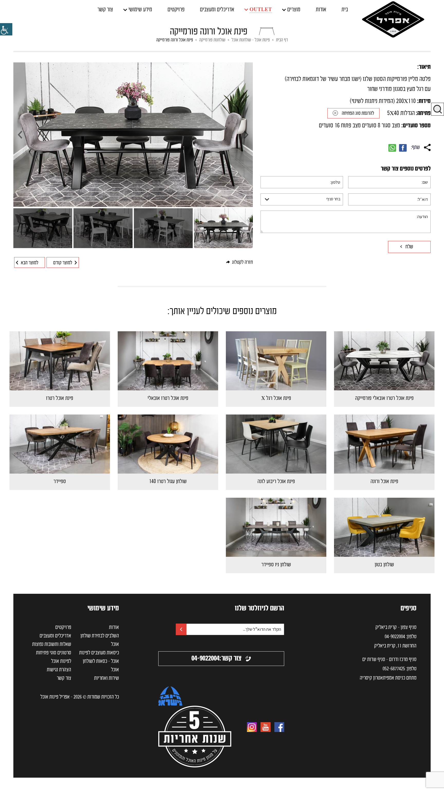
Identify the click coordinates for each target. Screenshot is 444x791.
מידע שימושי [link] (140, 10)
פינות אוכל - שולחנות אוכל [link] (251, 40)
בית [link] (344, 10)
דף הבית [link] (282, 40)
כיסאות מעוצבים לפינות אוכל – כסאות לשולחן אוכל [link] (99, 661)
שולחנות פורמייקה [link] (212, 40)
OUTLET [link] (260, 9)
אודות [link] (321, 10)
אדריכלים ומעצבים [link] (217, 10)
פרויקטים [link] (176, 10)
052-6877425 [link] (394, 669)
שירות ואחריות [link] (106, 678)
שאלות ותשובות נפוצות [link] (51, 644)
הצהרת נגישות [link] (59, 670)
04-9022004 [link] (395, 637)
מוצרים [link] (293, 10)
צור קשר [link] (105, 10)
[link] (6, 29)
